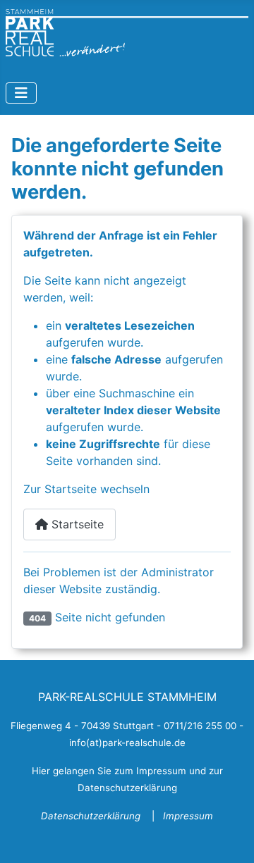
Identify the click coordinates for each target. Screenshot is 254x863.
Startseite (76, 524)
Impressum (188, 815)
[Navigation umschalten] (21, 93)
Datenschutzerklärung (92, 815)
